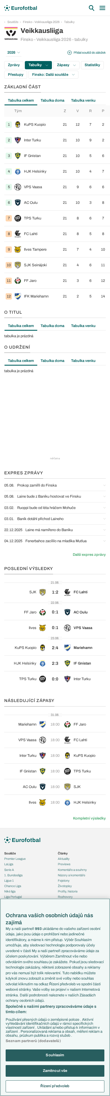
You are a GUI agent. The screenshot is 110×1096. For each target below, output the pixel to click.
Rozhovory (65, 896)
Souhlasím (55, 1055)
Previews (64, 864)
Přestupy (15, 75)
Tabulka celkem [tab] (21, 100)
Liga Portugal (13, 896)
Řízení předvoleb (54, 1086)
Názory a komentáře (71, 875)
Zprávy (14, 65)
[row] (57, 124)
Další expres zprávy (89, 555)
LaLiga (8, 864)
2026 (11, 53)
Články (63, 853)
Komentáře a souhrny (72, 869)
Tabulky (69, 22)
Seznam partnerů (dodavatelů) (33, 1041)
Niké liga (10, 891)
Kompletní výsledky (89, 818)
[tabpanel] (55, 204)
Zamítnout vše (55, 1071)
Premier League (15, 858)
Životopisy (65, 886)
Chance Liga (12, 886)
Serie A (9, 869)
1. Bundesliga (13, 875)
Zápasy (63, 65)
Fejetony (64, 880)
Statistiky (92, 65)
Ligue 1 (9, 880)
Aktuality (64, 858)
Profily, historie (68, 891)
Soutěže (12, 22)
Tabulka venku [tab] (83, 100)
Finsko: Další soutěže (50, 75)
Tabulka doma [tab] (52, 100)
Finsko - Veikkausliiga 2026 (41, 22)
